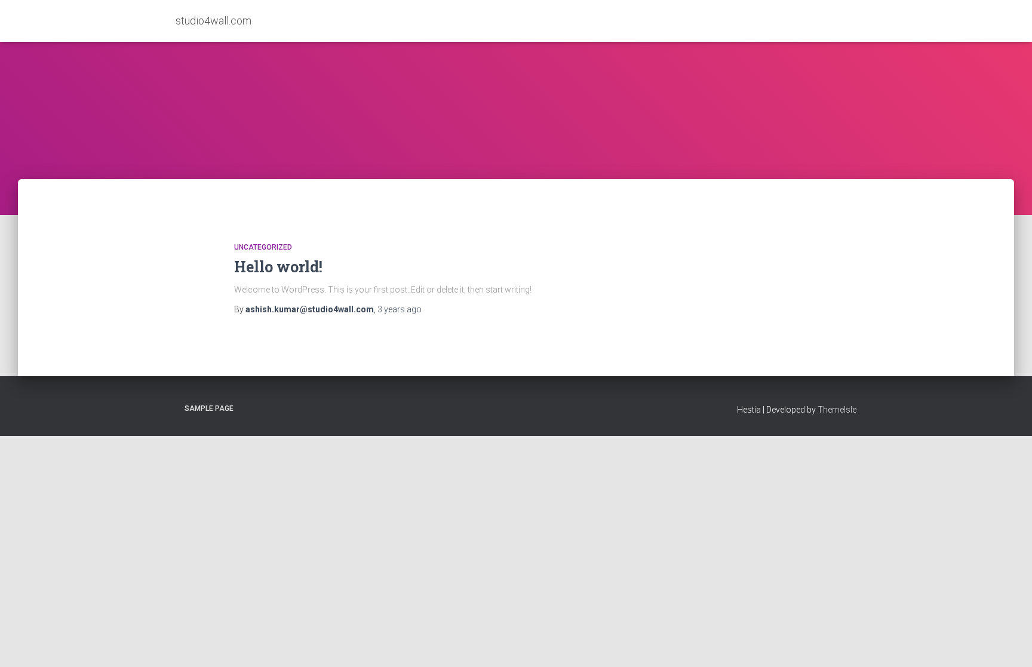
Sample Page (209, 408)
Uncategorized (263, 247)
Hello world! (278, 266)
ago (399, 309)
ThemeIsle (837, 409)
